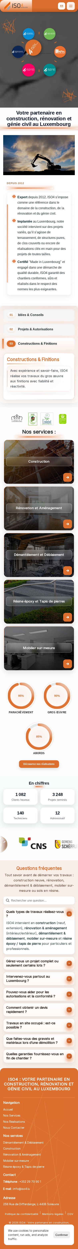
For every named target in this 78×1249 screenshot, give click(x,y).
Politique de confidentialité (21, 1214)
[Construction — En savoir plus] (39, 462)
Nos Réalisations (14, 1121)
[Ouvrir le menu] (71, 6)
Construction (12, 1148)
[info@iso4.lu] (61, 6)
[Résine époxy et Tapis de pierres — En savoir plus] (39, 602)
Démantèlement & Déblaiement (23, 1142)
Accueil (8, 1109)
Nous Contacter (13, 1127)
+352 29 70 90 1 (30, 1181)
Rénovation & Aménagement (22, 1154)
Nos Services (11, 1115)
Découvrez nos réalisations (39, 764)
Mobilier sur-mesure (16, 1160)
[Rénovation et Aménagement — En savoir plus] (39, 508)
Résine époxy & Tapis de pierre (23, 1166)
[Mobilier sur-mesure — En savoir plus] (39, 648)
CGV (70, 1214)
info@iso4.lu (21, 1188)
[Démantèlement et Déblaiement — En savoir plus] (39, 555)
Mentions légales (52, 1214)
